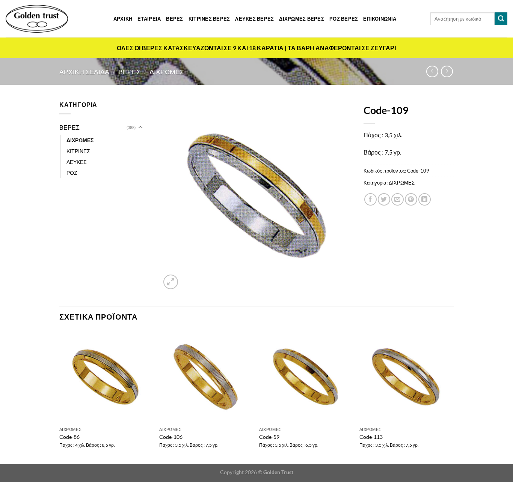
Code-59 (269, 437)
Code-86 (69, 437)
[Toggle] (140, 127)
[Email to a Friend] (397, 199)
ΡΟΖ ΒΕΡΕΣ (343, 19)
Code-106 (171, 437)
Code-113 (371, 437)
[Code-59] (305, 376)
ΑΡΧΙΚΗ (123, 19)
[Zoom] (170, 282)
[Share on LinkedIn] (424, 199)
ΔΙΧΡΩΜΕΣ (166, 72)
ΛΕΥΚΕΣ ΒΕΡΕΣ (254, 19)
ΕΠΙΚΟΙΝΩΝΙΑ (379, 19)
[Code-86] (105, 376)
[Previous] (59, 396)
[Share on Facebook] (370, 199)
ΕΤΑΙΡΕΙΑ (149, 19)
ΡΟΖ (71, 173)
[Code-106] (205, 376)
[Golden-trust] (37, 19)
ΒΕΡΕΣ (174, 19)
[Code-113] (405, 376)
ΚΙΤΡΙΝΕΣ (78, 151)
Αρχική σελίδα (84, 72)
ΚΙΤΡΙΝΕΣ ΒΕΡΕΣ (209, 19)
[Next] (451, 396)
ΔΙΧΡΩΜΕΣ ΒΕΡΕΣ (301, 19)
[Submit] (501, 18)
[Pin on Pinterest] (411, 199)
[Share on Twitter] (384, 199)
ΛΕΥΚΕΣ (76, 162)
